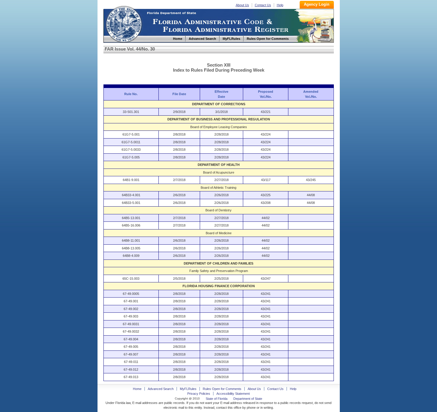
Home (123, 23)
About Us (242, 5)
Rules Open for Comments (222, 389)
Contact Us (263, 5)
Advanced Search (161, 389)
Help (280, 5)
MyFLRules (188, 389)
